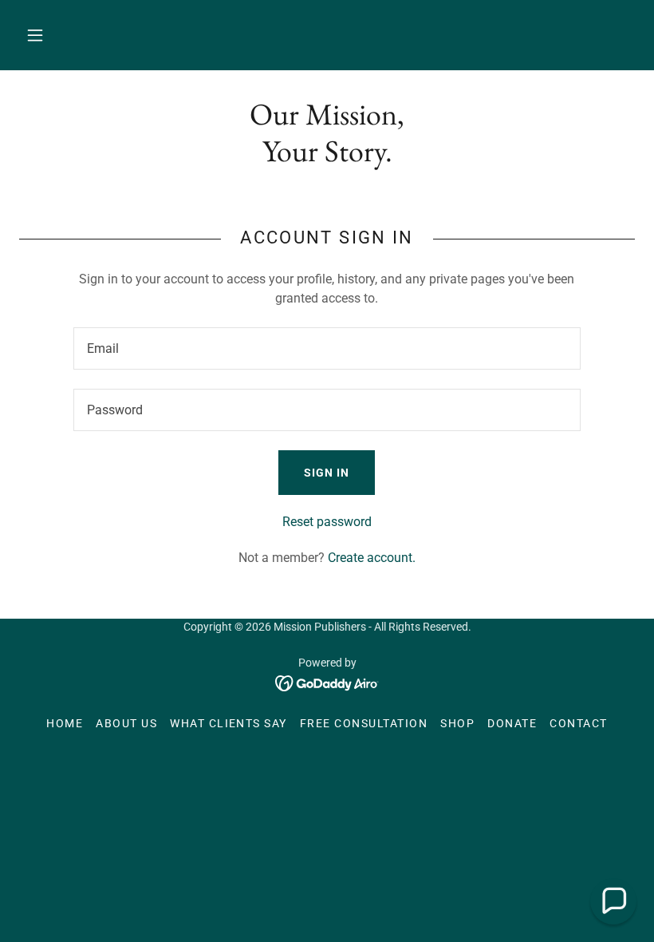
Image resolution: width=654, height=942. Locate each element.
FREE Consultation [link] (363, 723)
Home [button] (64, 723)
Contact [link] (579, 723)
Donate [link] (512, 723)
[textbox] (326, 348)
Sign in (326, 472)
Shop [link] (457, 723)
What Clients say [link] (228, 723)
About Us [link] (126, 723)
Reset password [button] (327, 521)
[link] (327, 682)
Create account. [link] (372, 557)
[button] (35, 35)
